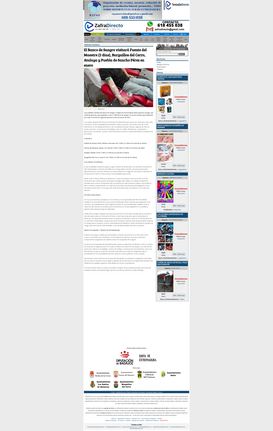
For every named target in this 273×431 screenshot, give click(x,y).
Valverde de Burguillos (179, 39)
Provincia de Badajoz (114, 34)
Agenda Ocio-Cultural (123, 418)
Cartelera (156, 34)
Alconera (107, 39)
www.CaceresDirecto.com (129, 427)
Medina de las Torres (158, 39)
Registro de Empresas (152, 420)
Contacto (128, 420)
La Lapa (141, 39)
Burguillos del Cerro (121, 39)
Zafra (97, 34)
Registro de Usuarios (138, 420)
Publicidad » (169, 210)
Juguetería (182, 121)
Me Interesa (179, 117)
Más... (186, 39)
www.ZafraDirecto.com (136, 428)
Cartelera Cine (135, 418)
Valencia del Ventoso (171, 39)
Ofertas (166, 34)
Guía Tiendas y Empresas (148, 418)
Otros (182, 299)
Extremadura (129, 34)
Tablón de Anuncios (111, 420)
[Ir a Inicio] (89, 31)
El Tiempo (121, 420)
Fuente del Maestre (92, 39)
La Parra (152, 39)
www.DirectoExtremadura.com (96, 427)
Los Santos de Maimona (99, 39)
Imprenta (177, 210)
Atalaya (114, 39)
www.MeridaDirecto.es (144, 427)
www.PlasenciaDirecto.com (161, 427)
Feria (135, 39)
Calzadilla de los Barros (129, 39)
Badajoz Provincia (163, 64)
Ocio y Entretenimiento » (168, 121)
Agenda (146, 34)
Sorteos (175, 34)
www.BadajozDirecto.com (113, 427)
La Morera (147, 39)
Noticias (113, 418)
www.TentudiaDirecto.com (177, 427)
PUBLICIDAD (164, 420)
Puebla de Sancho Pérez (165, 39)
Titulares (160, 69)
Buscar (181, 54)
